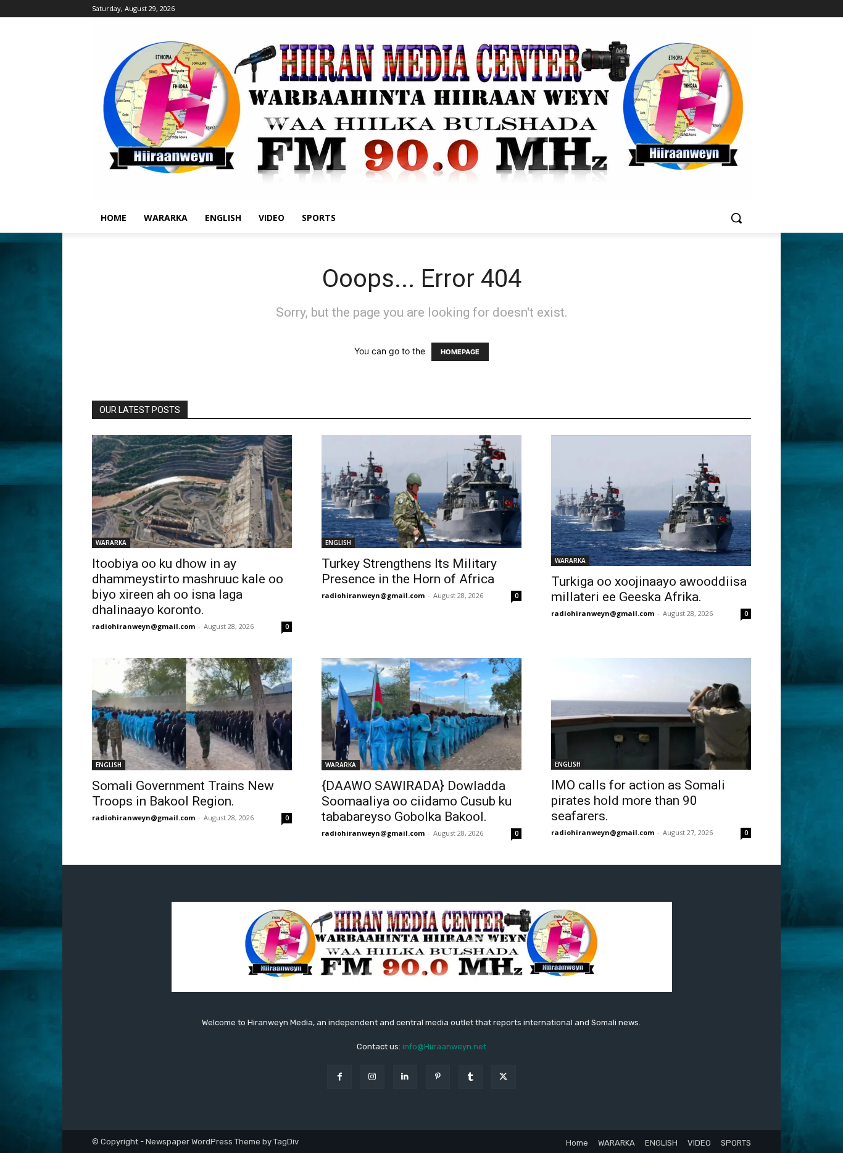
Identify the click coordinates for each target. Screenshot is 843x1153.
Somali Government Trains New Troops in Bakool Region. (183, 793)
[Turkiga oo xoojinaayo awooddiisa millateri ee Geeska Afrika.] (651, 500)
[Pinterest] (438, 1077)
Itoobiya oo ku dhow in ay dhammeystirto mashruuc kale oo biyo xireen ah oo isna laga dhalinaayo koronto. (187, 586)
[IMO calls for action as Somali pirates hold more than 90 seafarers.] (651, 714)
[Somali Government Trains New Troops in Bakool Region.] (192, 714)
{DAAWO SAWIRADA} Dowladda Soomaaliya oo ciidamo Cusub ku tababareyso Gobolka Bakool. (417, 801)
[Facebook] (339, 1077)
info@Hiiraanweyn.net (444, 1046)
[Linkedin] (405, 1077)
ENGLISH (338, 542)
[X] (503, 1077)
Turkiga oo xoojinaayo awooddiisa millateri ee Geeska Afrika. (649, 589)
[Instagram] (372, 1077)
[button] (736, 218)
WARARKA (111, 542)
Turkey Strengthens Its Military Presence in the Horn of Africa (409, 571)
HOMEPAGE (460, 352)
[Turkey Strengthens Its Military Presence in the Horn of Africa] (421, 491)
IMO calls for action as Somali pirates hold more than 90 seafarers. (638, 800)
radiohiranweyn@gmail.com (143, 626)
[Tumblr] (471, 1077)
